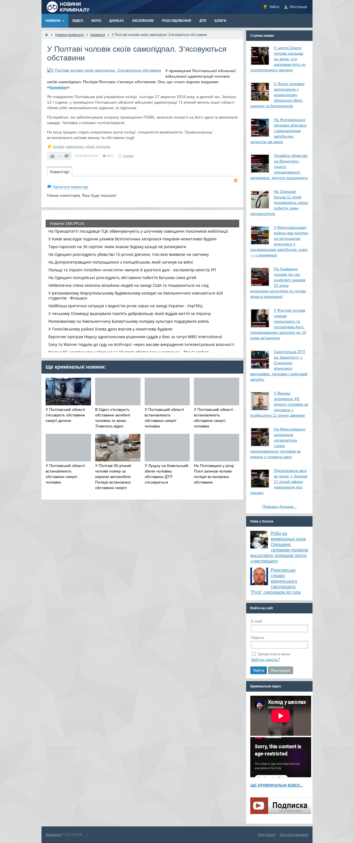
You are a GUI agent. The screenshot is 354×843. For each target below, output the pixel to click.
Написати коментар (70, 187)
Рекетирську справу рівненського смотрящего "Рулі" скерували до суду (275, 581)
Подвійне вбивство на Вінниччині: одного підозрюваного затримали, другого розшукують (279, 166)
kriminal (128, 155)
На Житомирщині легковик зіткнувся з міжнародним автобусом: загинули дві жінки (278, 130)
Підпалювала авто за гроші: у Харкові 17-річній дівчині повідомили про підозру (278, 481)
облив (90, 147)
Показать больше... (279, 506)
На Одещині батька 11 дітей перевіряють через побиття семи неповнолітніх (279, 202)
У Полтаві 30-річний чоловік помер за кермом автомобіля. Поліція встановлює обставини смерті (113, 476)
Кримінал (58, 87)
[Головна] (46, 34)
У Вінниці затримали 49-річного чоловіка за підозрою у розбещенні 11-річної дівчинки (279, 404)
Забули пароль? (265, 659)
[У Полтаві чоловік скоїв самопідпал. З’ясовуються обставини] (104, 70)
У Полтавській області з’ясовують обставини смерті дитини (65, 415)
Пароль (257, 637)
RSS (235, 180)
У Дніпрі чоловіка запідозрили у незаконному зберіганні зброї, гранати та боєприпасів (277, 95)
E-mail (256, 621)
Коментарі (59, 171)
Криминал (53, 835)
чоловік (58, 147)
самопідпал (75, 147)
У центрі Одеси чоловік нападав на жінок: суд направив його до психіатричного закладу (278, 59)
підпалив (103, 147)
